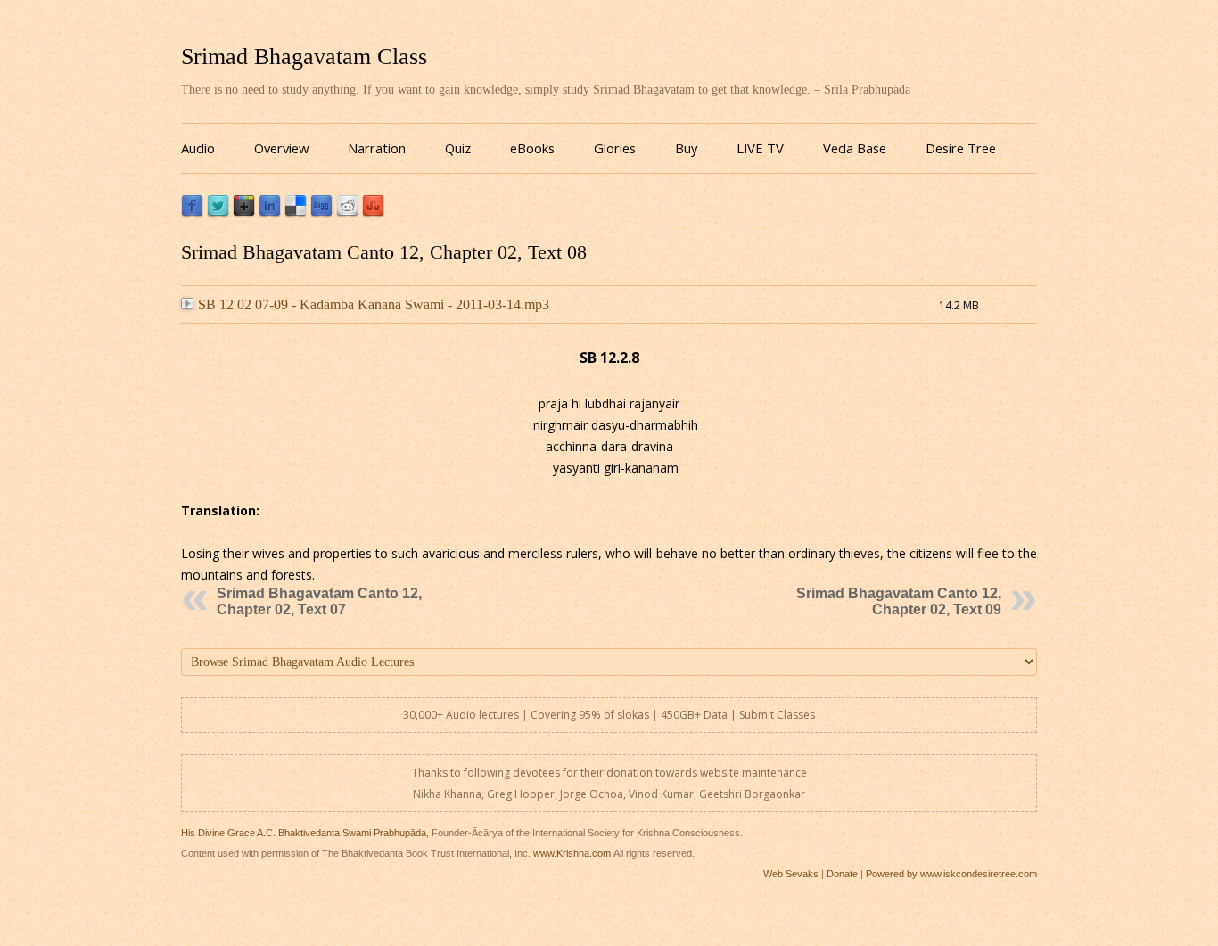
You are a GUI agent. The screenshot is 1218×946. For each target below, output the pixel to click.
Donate (842, 873)
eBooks (532, 148)
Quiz (458, 148)
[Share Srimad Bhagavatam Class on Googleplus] (244, 212)
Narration (377, 148)
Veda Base (854, 148)
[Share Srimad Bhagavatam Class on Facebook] (192, 212)
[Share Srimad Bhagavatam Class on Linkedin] (270, 212)
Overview (281, 148)
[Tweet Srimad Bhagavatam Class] (218, 212)
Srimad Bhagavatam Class (304, 57)
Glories (615, 148)
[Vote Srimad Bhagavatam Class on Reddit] (347, 212)
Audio (198, 148)
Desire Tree (961, 148)
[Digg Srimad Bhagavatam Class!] (321, 212)
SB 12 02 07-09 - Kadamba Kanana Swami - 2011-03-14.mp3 (373, 304)
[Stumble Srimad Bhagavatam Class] (373, 212)
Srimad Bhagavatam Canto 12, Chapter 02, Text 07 (319, 601)
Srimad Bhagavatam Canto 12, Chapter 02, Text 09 (898, 601)
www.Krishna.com (572, 853)
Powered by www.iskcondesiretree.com (951, 873)
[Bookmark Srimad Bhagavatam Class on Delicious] (295, 212)
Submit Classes (777, 714)
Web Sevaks (791, 873)
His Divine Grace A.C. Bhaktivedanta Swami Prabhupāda (303, 832)
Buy (686, 148)
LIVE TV (760, 148)
